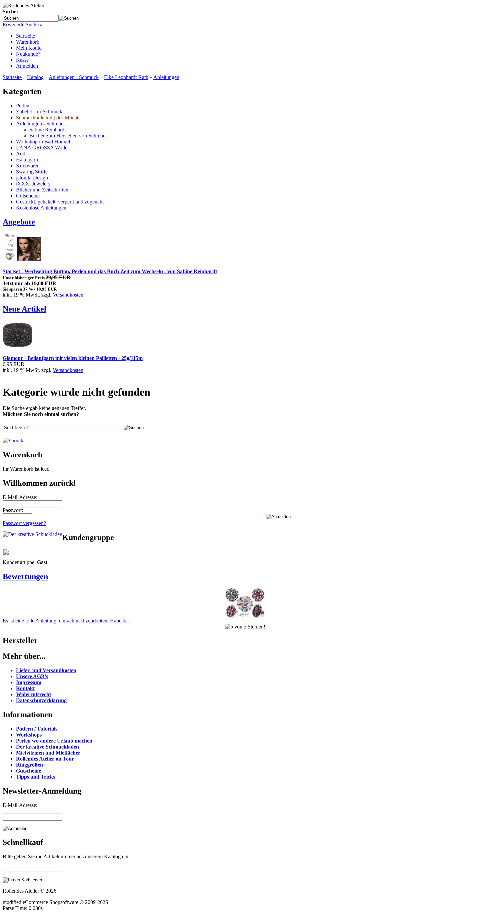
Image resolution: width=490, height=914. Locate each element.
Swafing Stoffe (32, 171)
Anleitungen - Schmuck (74, 77)
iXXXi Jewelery (33, 183)
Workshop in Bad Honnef (43, 141)
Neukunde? (28, 54)
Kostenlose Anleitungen (41, 207)
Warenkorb (27, 42)
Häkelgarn (27, 159)
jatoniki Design (32, 177)
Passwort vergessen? (24, 523)
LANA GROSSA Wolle (41, 147)
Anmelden (27, 66)
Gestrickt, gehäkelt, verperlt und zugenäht (60, 201)
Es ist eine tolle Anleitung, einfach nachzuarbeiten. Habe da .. (67, 620)
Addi (21, 153)
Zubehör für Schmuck (39, 111)
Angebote (19, 221)
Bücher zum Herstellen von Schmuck (68, 135)
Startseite (25, 36)
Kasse (22, 60)
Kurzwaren (28, 165)
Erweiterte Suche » (23, 24)
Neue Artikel (24, 309)
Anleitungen (166, 77)
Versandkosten (68, 295)
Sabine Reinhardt (47, 129)
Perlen (22, 105)
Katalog (35, 77)
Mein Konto (29, 48)
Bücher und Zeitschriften (42, 189)
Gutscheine (28, 195)
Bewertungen (25, 576)
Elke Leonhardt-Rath (126, 77)
